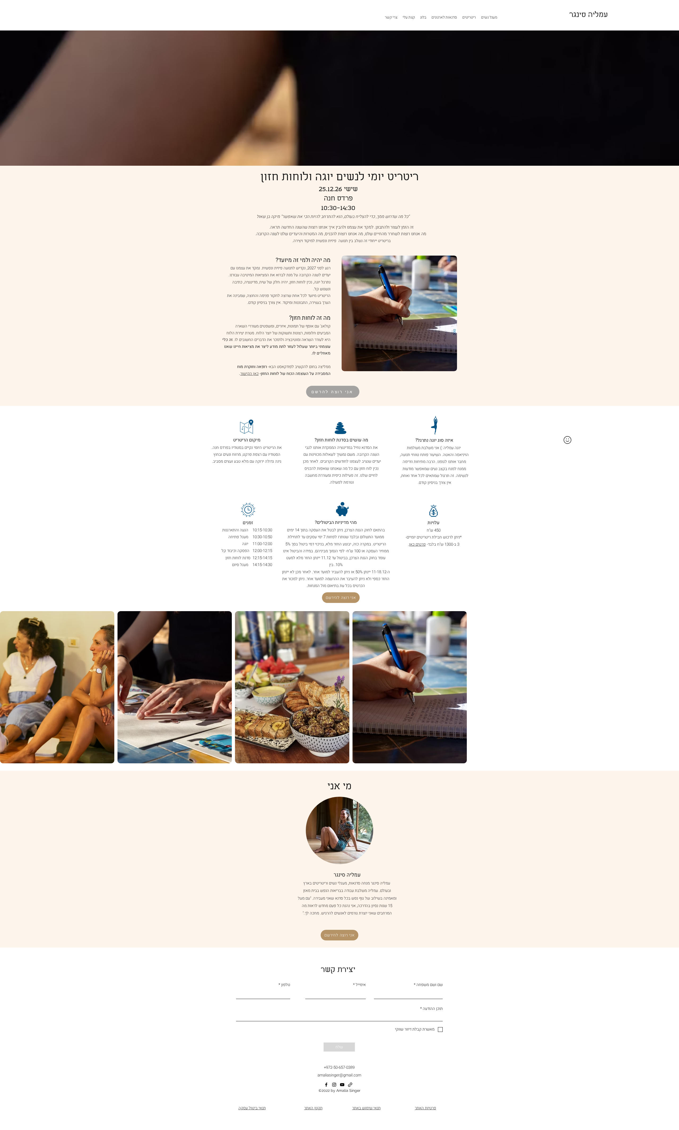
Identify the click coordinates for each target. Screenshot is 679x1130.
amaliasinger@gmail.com (339, 1075)
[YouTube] (342, 1084)
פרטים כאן (417, 544)
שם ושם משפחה (429, 985)
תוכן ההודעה (433, 1009)
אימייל (361, 985)
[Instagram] (334, 1084)
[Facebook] (326, 1084)
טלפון (285, 985)
